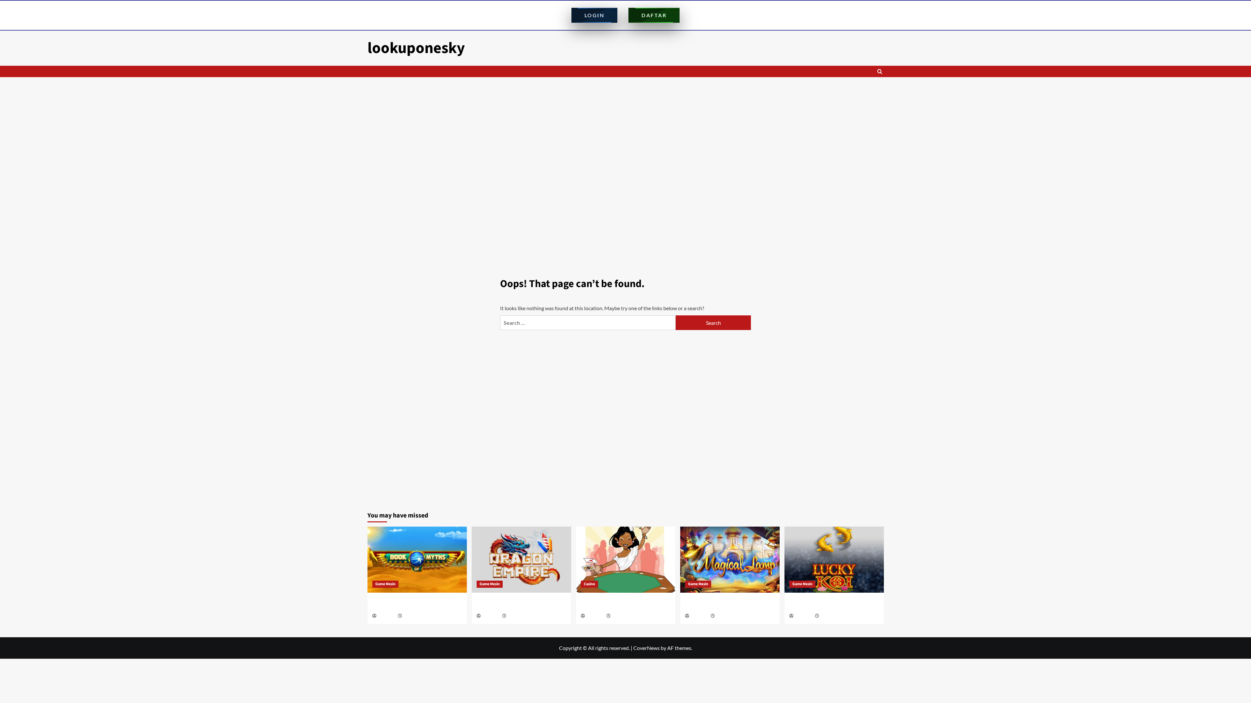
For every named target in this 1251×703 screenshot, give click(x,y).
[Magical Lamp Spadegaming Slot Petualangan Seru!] (730, 560)
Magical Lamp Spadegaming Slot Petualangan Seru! (720, 604)
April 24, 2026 (623, 616)
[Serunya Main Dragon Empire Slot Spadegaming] (521, 560)
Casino (589, 584)
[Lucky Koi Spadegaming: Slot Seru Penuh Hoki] (834, 560)
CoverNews (646, 648)
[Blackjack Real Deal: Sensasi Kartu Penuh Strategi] (625, 560)
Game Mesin (385, 584)
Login (594, 15)
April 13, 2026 (831, 616)
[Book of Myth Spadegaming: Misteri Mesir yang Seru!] (417, 560)
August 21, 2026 (416, 616)
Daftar (654, 15)
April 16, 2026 (727, 616)
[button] (880, 71)
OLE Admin (387, 616)
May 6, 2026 (517, 616)
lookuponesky (416, 48)
